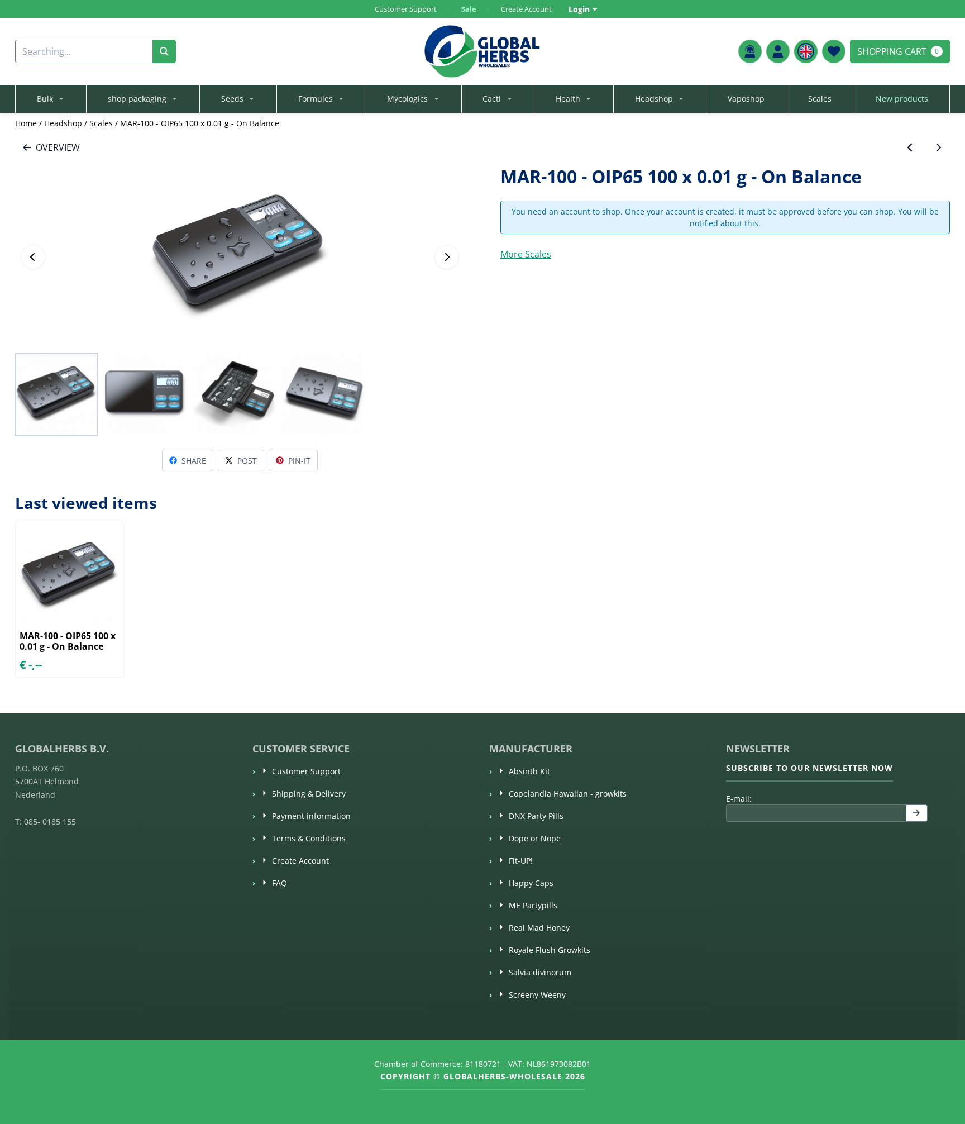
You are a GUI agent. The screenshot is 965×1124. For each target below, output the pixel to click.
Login (579, 9)
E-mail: (820, 798)
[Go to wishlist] (833, 51)
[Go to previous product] (910, 147)
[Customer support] (750, 51)
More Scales (525, 254)
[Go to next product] (938, 147)
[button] (778, 51)
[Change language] (806, 51)
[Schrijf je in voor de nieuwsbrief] (917, 813)
